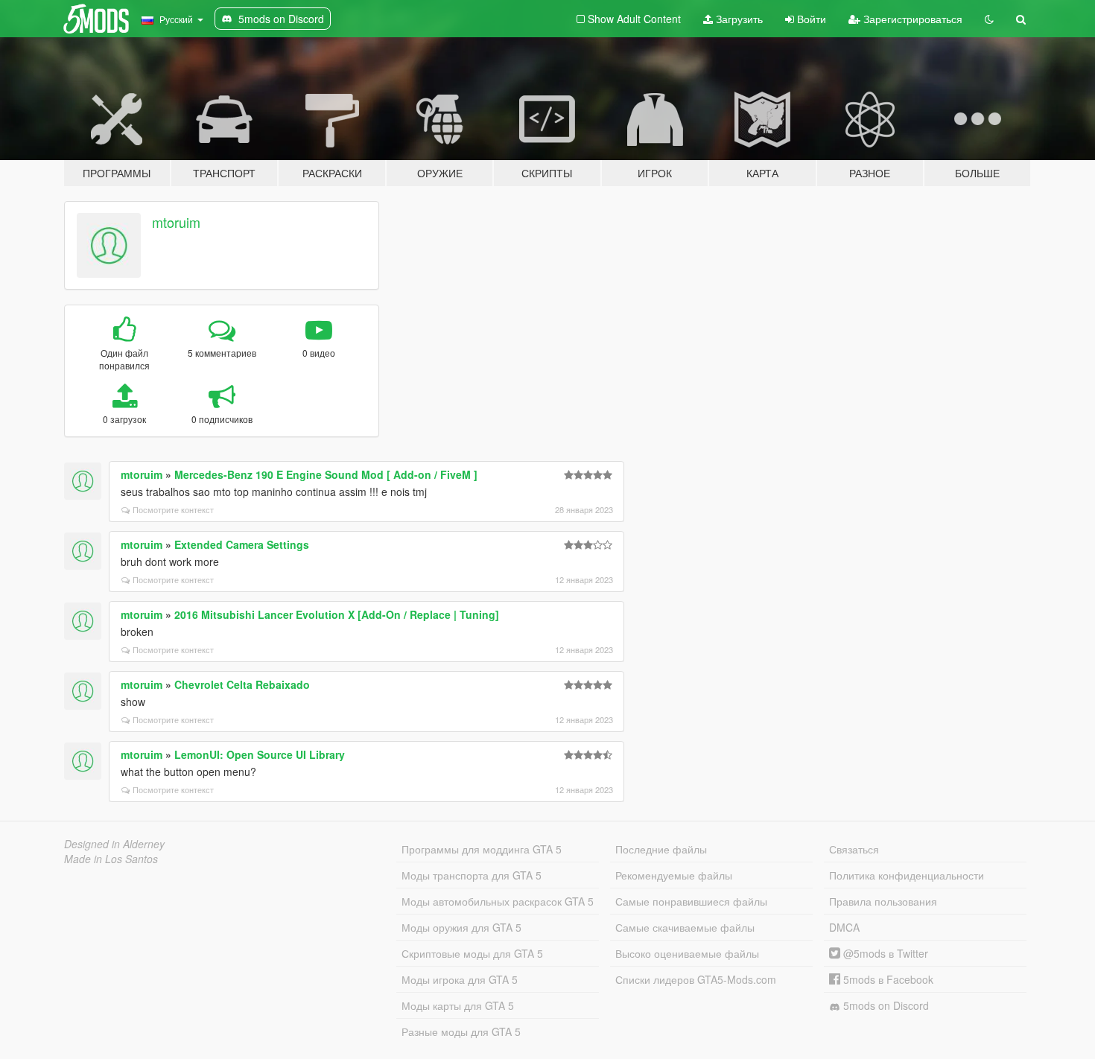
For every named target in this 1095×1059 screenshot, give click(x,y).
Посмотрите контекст (173, 509)
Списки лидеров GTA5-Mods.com (695, 979)
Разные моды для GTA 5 (461, 1031)
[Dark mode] (989, 18)
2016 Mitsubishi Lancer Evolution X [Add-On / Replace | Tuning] (336, 614)
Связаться (854, 849)
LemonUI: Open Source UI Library (259, 754)
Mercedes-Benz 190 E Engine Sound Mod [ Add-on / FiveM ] (325, 474)
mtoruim (176, 222)
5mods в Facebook (886, 979)
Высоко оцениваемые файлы (687, 953)
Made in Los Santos (111, 858)
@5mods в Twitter (884, 953)
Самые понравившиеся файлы (691, 901)
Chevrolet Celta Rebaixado (242, 684)
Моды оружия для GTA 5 (461, 927)
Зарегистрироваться (911, 18)
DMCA (844, 927)
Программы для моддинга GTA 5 (482, 849)
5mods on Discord (884, 1005)
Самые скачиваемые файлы (685, 927)
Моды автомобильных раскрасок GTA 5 (498, 901)
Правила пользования (883, 901)
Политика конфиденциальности (906, 875)
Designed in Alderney (114, 843)
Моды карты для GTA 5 (458, 1005)
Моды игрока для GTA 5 (460, 979)
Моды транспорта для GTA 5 (472, 875)
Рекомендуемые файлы (673, 875)
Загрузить (738, 18)
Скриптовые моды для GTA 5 (472, 953)
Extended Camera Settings (241, 544)
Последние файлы (661, 849)
